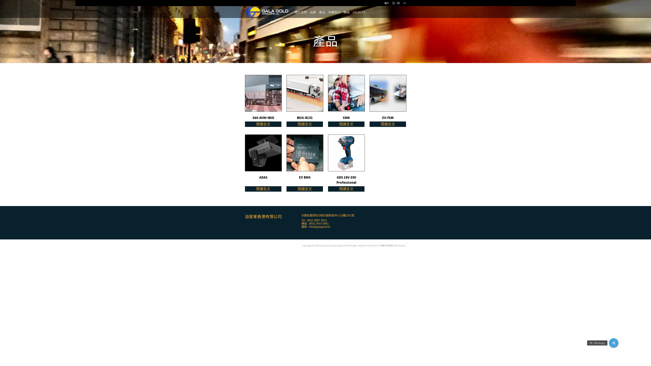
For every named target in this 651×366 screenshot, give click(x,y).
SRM (346, 117)
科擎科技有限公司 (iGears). (393, 245)
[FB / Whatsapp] (613, 343)
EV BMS (305, 177)
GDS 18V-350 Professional (346, 180)
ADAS (263, 177)
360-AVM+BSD (263, 117)
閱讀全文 (263, 124)
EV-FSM (388, 117)
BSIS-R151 (305, 117)
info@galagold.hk (319, 226)
